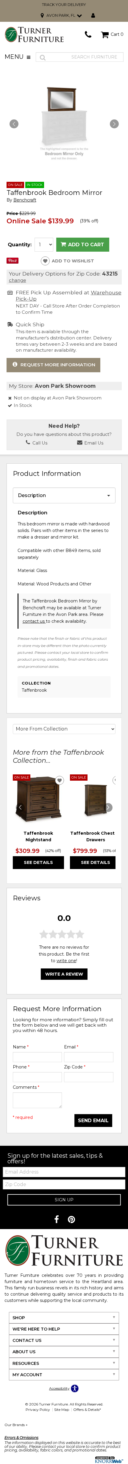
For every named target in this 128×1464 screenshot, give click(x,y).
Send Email (93, 1120)
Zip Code (74, 1067)
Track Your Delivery (64, 4)
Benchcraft (24, 200)
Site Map (61, 1409)
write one (66, 960)
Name (21, 1047)
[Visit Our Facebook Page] (57, 1219)
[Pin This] (12, 262)
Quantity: (20, 244)
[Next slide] (108, 807)
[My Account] (93, 15)
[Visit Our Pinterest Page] (71, 1219)
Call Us (39, 443)
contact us (34, 621)
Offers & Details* (87, 1409)
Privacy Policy (38, 1409)
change (17, 280)
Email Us (93, 443)
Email (71, 1047)
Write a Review (64, 974)
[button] (114, 123)
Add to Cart (86, 244)
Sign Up (64, 1199)
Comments (26, 1087)
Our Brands (16, 1425)
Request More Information (58, 364)
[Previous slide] (20, 807)
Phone (21, 1067)
